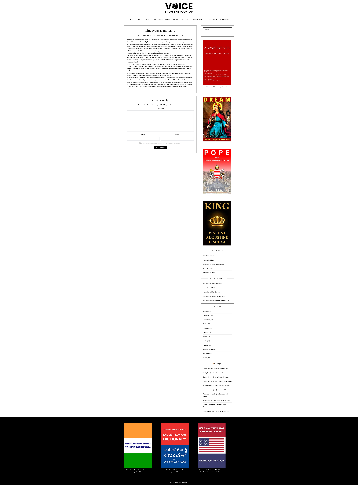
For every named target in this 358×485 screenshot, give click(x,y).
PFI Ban (213, 288)
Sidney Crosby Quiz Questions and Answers (216, 385)
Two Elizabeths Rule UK (218, 296)
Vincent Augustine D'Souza (170, 35)
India (140, 19)
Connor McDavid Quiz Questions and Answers (217, 381)
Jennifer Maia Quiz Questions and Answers (216, 411)
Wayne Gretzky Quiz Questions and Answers (216, 400)
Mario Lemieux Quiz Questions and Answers (216, 390)
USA (147, 19)
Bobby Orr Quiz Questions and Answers (215, 373)
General (205, 332)
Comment (160, 108)
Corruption (212, 19)
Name (143, 134)
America (205, 311)
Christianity (198, 19)
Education (186, 19)
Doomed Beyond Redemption (220, 300)
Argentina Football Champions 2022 (214, 264)
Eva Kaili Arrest (208, 268)
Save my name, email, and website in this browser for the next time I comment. (160, 143)
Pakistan (205, 345)
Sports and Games (208, 349)
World (132, 19)
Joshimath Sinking (208, 260)
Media (175, 19)
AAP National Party (209, 273)
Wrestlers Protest (208, 256)
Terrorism (224, 19)
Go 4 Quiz (218, 364)
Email (177, 134)
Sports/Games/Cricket (161, 19)
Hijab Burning (215, 292)
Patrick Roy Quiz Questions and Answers (215, 368)
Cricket (205, 324)
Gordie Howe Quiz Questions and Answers (216, 377)
